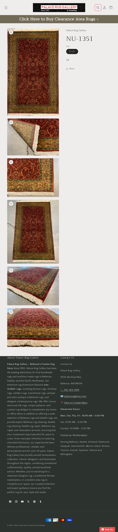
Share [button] (72, 69)
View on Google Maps (75, 402)
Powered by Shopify (37, 525)
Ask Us (108, 529)
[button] (6, 7)
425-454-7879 (71, 390)
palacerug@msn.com (75, 396)
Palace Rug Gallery (21, 525)
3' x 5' (72, 51)
